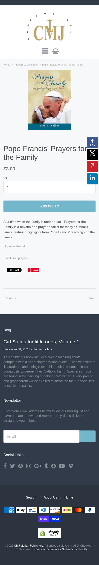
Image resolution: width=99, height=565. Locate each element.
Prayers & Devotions (26, 64)
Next (92, 298)
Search (31, 497)
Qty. (5, 177)
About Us (50, 497)
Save (35, 270)
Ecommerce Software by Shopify (67, 549)
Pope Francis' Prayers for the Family (62, 64)
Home (6, 64)
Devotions (9, 258)
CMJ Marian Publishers (28, 545)
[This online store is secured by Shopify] (49, 536)
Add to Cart (49, 206)
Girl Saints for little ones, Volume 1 (41, 341)
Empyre (40, 549)
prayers (23, 258)
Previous (9, 298)
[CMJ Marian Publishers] (49, 25)
